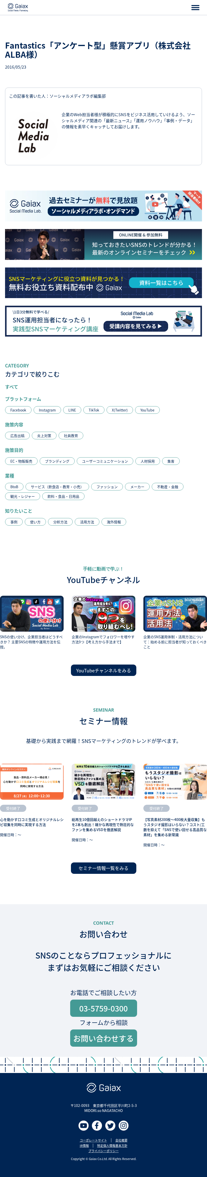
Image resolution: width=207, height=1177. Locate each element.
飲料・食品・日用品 (63, 496)
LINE (72, 409)
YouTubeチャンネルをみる (103, 670)
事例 (13, 521)
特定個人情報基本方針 (112, 1146)
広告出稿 (17, 435)
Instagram (47, 409)
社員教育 (71, 435)
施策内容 (14, 424)
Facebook (18, 409)
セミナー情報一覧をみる (103, 868)
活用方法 (87, 521)
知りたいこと (18, 510)
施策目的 (14, 450)
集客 (170, 461)
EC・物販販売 (21, 461)
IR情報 (84, 1146)
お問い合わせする (103, 1038)
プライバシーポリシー (103, 1151)
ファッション (107, 486)
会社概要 (121, 1140)
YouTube (147, 409)
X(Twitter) (120, 409)
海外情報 (114, 521)
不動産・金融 (167, 486)
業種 (9, 475)
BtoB (14, 486)
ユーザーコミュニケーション (105, 461)
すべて (11, 386)
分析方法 (60, 521)
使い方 (35, 521)
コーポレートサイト (93, 1140)
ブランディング (57, 461)
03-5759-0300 (103, 1008)
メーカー (137, 486)
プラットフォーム (23, 399)
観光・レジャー (22, 496)
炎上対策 (44, 435)
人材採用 (148, 461)
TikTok (94, 409)
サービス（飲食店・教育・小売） (57, 486)
